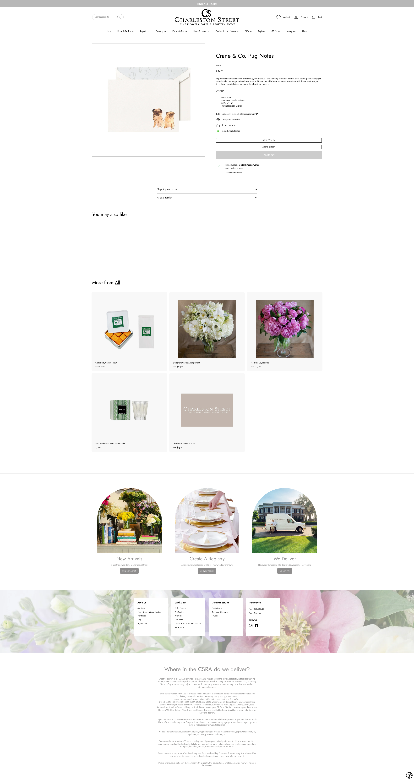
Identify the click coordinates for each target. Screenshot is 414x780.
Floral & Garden (124, 31)
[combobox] (108, 17)
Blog (139, 620)
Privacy (215, 616)
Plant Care (141, 616)
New (109, 31)
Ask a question (164, 197)
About (304, 31)
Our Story (141, 608)
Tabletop (159, 31)
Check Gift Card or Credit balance (188, 624)
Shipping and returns (168, 189)
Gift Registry (180, 612)
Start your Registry (207, 571)
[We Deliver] (284, 520)
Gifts (247, 31)
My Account (179, 627)
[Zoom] (148, 100)
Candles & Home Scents (226, 31)
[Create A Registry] (207, 520)
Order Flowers (180, 608)
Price (218, 65)
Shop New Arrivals (129, 571)
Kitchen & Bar (178, 31)
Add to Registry (268, 147)
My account (142, 624)
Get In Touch (217, 608)
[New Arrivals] (129, 520)
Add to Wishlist (268, 140)
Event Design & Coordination (149, 612)
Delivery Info (285, 571)
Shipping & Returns (220, 612)
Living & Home (200, 31)
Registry (261, 31)
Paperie (143, 31)
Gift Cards (179, 620)
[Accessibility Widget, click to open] (409, 775)
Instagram (291, 31)
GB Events (276, 31)
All (117, 282)
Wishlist (178, 616)
